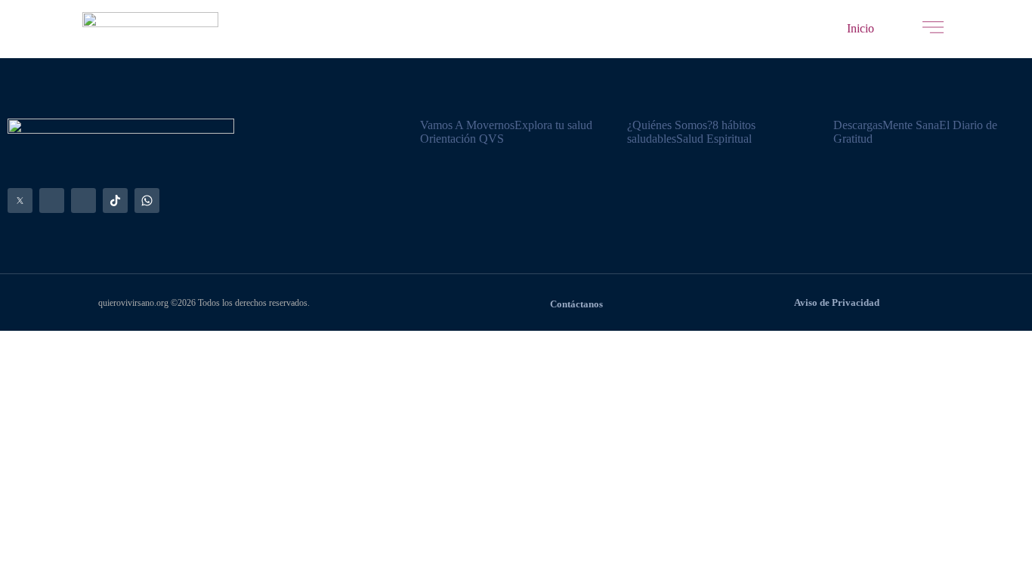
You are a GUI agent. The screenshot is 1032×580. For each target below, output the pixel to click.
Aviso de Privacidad (836, 303)
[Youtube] (83, 200)
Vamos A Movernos (467, 125)
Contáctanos (576, 304)
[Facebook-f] (51, 200)
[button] (860, 28)
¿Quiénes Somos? (669, 125)
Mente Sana (910, 125)
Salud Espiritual (714, 138)
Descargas (857, 125)
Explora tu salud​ (553, 125)
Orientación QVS (462, 138)
